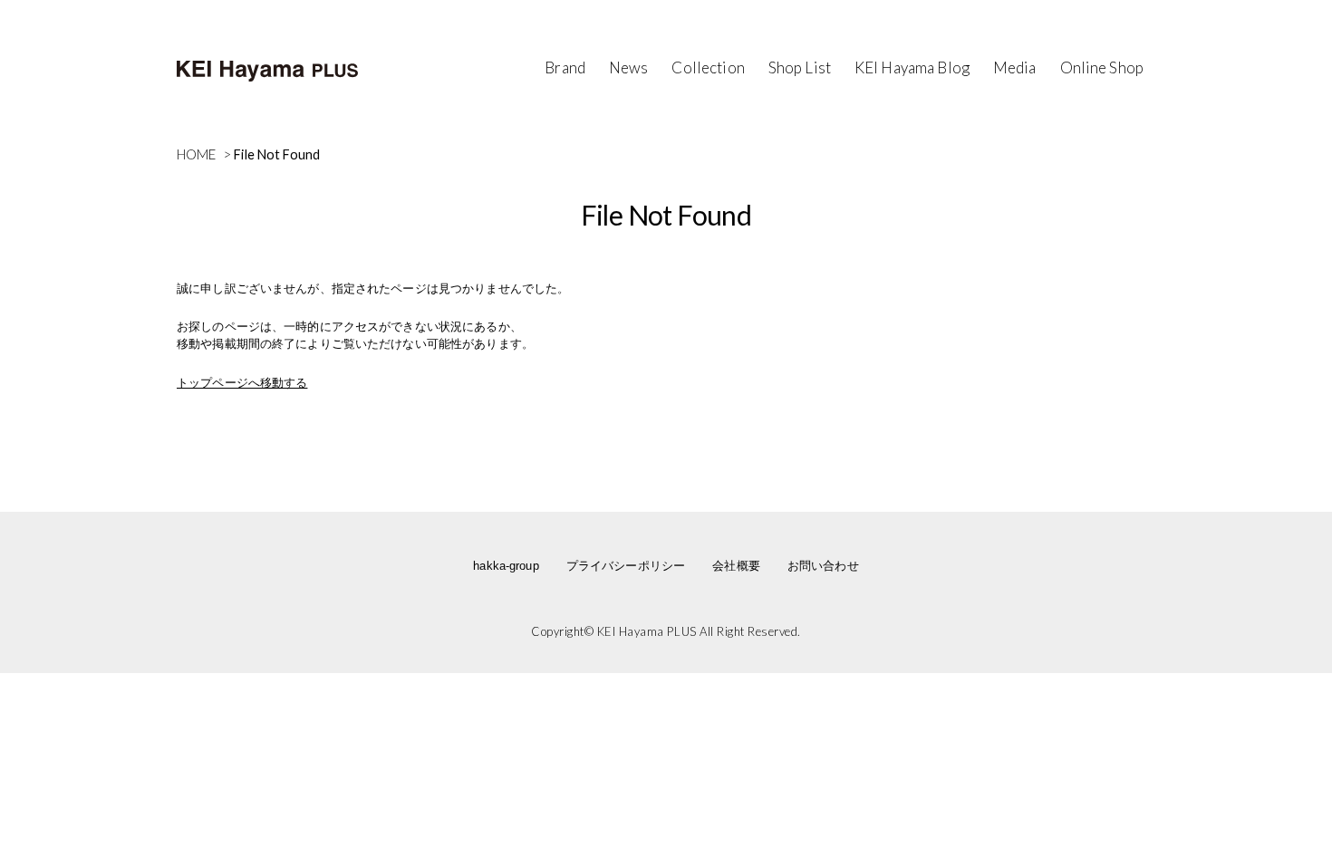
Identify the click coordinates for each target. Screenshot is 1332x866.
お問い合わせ (823, 566)
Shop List (799, 67)
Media (1015, 67)
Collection (707, 67)
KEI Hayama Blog (912, 67)
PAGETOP (1244, 746)
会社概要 (736, 566)
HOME (197, 154)
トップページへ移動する (242, 383)
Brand (565, 67)
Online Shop (1102, 67)
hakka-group (505, 566)
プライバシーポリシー (625, 566)
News (629, 67)
